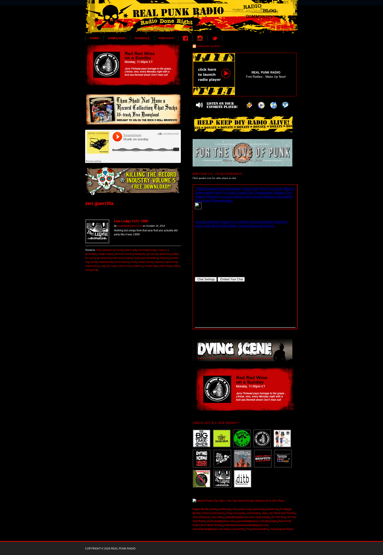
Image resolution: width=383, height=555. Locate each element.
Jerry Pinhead (201, 517)
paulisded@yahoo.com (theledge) (256, 521)
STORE (94, 38)
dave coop (245, 509)
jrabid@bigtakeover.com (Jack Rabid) (247, 517)
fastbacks (140, 254)
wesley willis (151, 266)
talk (103, 266)
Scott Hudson (121, 262)
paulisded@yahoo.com (129, 225)
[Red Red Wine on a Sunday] (133, 64)
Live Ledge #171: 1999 (131, 221)
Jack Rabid (253, 513)
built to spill (130, 250)
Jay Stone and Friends (282, 513)
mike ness (117, 258)
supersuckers (92, 266)
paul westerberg (149, 258)
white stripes (166, 266)
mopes (128, 258)
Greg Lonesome (235, 513)
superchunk (171, 262)
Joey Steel (217, 517)
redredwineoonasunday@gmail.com (246, 525)
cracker (162, 250)
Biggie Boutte (201, 509)
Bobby (214, 509)
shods (133, 262)
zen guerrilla (91, 270)
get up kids (152, 254)
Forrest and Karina (213, 513)
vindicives (138, 266)
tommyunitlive (260, 529)
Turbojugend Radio (282, 529)
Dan (235, 509)
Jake (264, 513)
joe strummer (104, 258)
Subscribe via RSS (208, 46)
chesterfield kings (147, 250)
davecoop (259, 509)
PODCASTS (166, 38)
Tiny (248, 529)
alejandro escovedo (112, 250)
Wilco (177, 266)
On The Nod (278, 517)
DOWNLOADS (117, 38)
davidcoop (272, 509)
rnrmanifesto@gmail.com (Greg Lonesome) (219, 529)
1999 (98, 250)
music (136, 258)
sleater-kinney (146, 262)
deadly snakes (105, 254)
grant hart (165, 254)
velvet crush (124, 266)
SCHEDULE (142, 38)
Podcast (164, 258)
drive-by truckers (124, 254)
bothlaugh (225, 509)
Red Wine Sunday (212, 525)
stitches (159, 262)
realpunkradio (105, 262)
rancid (93, 262)
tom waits (112, 266)
